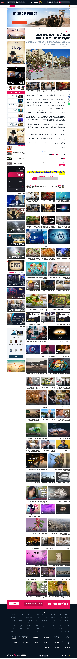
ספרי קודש (37, 629)
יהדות (61, 614)
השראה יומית (53, 628)
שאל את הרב (42, 6)
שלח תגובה (62, 165)
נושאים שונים (36, 612)
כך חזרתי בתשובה (52, 626)
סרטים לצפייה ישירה (44, 619)
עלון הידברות (67, 617)
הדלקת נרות (21, 619)
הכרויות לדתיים (37, 628)
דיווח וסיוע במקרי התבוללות (34, 641)
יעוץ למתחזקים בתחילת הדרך (23, 636)
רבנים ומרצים (29, 612)
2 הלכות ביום (67, 620)
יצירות (46, 628)
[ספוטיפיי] (17, 2)
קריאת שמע (13, 623)
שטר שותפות (58, 6)
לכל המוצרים (16, 356)
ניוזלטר (68, 619)
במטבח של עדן (53, 617)
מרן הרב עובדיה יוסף (29, 616)
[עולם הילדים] (24, 2)
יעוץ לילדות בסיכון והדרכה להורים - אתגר (12, 637)
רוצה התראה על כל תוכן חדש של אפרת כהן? (45, 176)
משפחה (61, 622)
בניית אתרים (18, 655)
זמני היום (38, 6)
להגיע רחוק (53, 625)
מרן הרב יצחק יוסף (29, 617)
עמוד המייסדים (67, 629)
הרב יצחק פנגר (29, 619)
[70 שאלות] (19, 2)
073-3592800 (35, 638)
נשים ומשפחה (21, 612)
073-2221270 (15, 642)
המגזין (61, 616)
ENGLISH (21, 6)
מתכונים (22, 616)
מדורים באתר (60, 612)
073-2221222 (68, 638)
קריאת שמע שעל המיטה (11, 632)
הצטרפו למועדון (11, 6)
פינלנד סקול (37, 620)
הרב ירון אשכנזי (29, 623)
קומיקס (46, 623)
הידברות (67, 612)
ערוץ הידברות (67, 616)
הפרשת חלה (21, 628)
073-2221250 (57, 647)
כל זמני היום (16, 189)
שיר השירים (13, 628)
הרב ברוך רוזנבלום (29, 625)
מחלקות (31, 6)
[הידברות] (35, 2)
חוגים (46, 629)
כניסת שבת (67, 623)
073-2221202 (46, 647)
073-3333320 (14, 639)
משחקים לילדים (45, 622)
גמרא (38, 617)
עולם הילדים (49, 6)
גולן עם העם (53, 622)
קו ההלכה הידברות (56, 641)
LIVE (17, 6)
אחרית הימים (37, 626)
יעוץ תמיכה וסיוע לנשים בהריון (44, 641)
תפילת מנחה (13, 616)
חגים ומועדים (60, 629)
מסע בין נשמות (53, 623)
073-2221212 (57, 638)
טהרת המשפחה (21, 617)
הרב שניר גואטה (29, 622)
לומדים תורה (37, 614)
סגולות (38, 622)
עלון (35, 6)
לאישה (22, 614)
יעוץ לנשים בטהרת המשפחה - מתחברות (65, 642)
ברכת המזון (13, 620)
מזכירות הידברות (67, 636)
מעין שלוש (13, 622)
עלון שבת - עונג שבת (45, 636)
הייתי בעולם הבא (52, 629)
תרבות (61, 625)
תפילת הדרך (13, 626)
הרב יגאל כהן (30, 620)
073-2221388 (46, 638)
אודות (68, 632)
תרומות (28, 6)
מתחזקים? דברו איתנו (11, 2)
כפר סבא (50, 154)
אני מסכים (45, 182)
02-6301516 (68, 643)
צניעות (22, 622)
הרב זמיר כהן (53, 6)
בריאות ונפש (37, 625)
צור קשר (25, 6)
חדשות (61, 6)
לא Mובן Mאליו (53, 616)
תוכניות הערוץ (52, 612)
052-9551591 (46, 642)
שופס (33, 6)
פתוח (54, 620)
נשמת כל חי (13, 629)
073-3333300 (57, 642)
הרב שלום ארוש (29, 628)
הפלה (22, 623)
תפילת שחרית (13, 614)
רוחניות (61, 620)
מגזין (63, 6)
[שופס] (21, 2)
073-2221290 (25, 642)
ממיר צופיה (68, 645)
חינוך (38, 623)
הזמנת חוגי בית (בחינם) (24, 641)
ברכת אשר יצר (13, 631)
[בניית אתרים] (23, 655)
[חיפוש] (60, 2)
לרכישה (14, 334)
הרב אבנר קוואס (29, 629)
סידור (14, 612)
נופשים (68, 625)
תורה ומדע (60, 623)
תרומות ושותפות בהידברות (55, 636)
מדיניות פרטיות (67, 614)
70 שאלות (45, 6)
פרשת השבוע (60, 628)
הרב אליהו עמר (29, 631)
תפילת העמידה (13, 619)
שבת (56, 154)
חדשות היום (60, 617)
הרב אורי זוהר (30, 626)
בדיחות (46, 617)
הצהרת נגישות (67, 631)
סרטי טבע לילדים (44, 626)
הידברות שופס (67, 628)
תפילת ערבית (13, 617)
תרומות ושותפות (66, 626)
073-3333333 (67, 647)
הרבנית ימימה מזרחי (20, 620)
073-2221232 (25, 638)
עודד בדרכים (53, 614)
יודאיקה (38, 631)
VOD (65, 6)
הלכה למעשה (53, 619)
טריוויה (46, 625)
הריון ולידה (21, 625)
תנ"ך (38, 616)
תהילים (14, 625)
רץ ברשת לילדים (45, 616)
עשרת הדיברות (37, 619)
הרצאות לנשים (21, 626)
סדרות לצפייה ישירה (44, 620)
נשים (61, 619)
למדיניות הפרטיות (43, 182)
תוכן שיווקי (60, 631)
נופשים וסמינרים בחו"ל (45, 645)
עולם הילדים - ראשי (44, 614)
